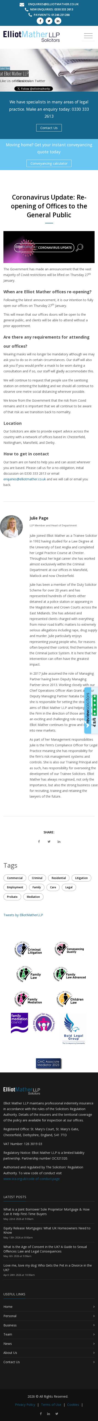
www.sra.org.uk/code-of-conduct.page (31, 1179)
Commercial (15, 878)
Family (37, 887)
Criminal (37, 878)
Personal (9, 1316)
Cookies (73, 1404)
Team (7, 1334)
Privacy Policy (25, 1404)
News (7, 1343)
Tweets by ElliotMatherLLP (23, 915)
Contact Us (49, 127)
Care (53, 887)
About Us (10, 1352)
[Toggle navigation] (88, 35)
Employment (15, 887)
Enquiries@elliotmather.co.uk (53, 4)
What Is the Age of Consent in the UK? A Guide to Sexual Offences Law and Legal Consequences (45, 1249)
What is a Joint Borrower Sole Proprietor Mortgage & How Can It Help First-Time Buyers (46, 1211)
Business (10, 1325)
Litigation (81, 878)
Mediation (33, 897)
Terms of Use (51, 1404)
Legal (68, 887)
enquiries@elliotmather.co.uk (24, 479)
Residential (59, 878)
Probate (12, 897)
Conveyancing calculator (49, 163)
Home (8, 1306)
